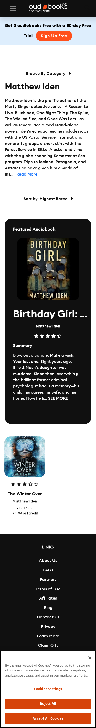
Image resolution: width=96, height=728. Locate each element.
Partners (48, 580)
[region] (48, 689)
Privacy (48, 627)
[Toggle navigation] (13, 8)
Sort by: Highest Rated (46, 199)
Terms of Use (48, 589)
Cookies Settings (48, 689)
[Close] (89, 658)
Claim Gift (48, 645)
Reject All (48, 703)
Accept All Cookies (48, 718)
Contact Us (48, 617)
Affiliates (48, 598)
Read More (26, 174)
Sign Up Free (54, 36)
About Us (48, 561)
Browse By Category (46, 74)
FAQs (48, 570)
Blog (48, 608)
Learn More (48, 636)
